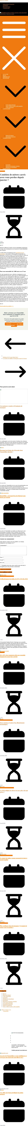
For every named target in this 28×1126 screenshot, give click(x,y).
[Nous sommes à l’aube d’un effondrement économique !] (1, 718)
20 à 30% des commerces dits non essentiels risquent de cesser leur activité (12, 655)
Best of (4, 993)
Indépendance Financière (8, 4)
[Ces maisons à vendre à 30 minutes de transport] (14, 403)
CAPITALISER (6, 108)
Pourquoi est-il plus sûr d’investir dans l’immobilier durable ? (11, 451)
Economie (8, 164)
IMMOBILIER (6, 76)
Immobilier (2, 171)
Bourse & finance (10, 135)
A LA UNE (5, 74)
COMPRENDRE (7, 138)
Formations (5, 5)
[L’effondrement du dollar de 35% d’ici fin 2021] (3, 575)
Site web (2, 562)
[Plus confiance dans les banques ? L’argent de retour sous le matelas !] (2, 921)
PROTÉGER (6, 78)
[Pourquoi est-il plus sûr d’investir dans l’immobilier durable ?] (2, 447)
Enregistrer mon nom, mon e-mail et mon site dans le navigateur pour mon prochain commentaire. (13, 566)
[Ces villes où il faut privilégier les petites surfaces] (2, 1089)
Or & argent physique (11, 104)
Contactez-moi (6, 8)
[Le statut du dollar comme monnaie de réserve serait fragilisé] (3, 854)
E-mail (2, 560)
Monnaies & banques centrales (13, 166)
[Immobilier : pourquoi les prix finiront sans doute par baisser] (4, 493)
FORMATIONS (6, 168)
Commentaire (3, 545)
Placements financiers (11, 136)
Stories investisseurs (7, 1005)
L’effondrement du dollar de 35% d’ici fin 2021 (14, 579)
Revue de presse (6, 6)
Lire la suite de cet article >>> (6, 306)
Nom (1, 557)
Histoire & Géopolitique (11, 167)
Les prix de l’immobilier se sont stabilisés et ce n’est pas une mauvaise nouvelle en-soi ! (13, 1056)
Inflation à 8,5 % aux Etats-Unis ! (10, 357)
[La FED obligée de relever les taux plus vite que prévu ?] (2, 786)
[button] (15, 103)
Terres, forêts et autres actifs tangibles (14, 106)
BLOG (4, 75)
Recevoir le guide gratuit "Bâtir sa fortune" (15, 324)
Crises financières (10, 107)
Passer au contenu (4, 0)
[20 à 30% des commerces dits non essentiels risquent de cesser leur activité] (4, 651)
